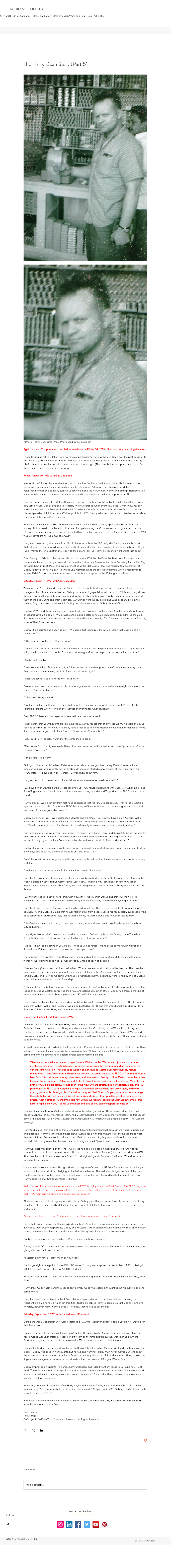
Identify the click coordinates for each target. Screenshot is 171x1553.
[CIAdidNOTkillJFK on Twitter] (87, 1524)
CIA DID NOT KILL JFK (25, 9)
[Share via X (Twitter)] (33, 1430)
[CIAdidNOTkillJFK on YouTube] (96, 1524)
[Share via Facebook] (25, 1430)
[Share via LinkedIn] (41, 1430)
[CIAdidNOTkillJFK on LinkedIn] (69, 1524)
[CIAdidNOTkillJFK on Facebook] (78, 1524)
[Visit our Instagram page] (60, 1524)
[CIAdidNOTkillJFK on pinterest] (104, 1524)
